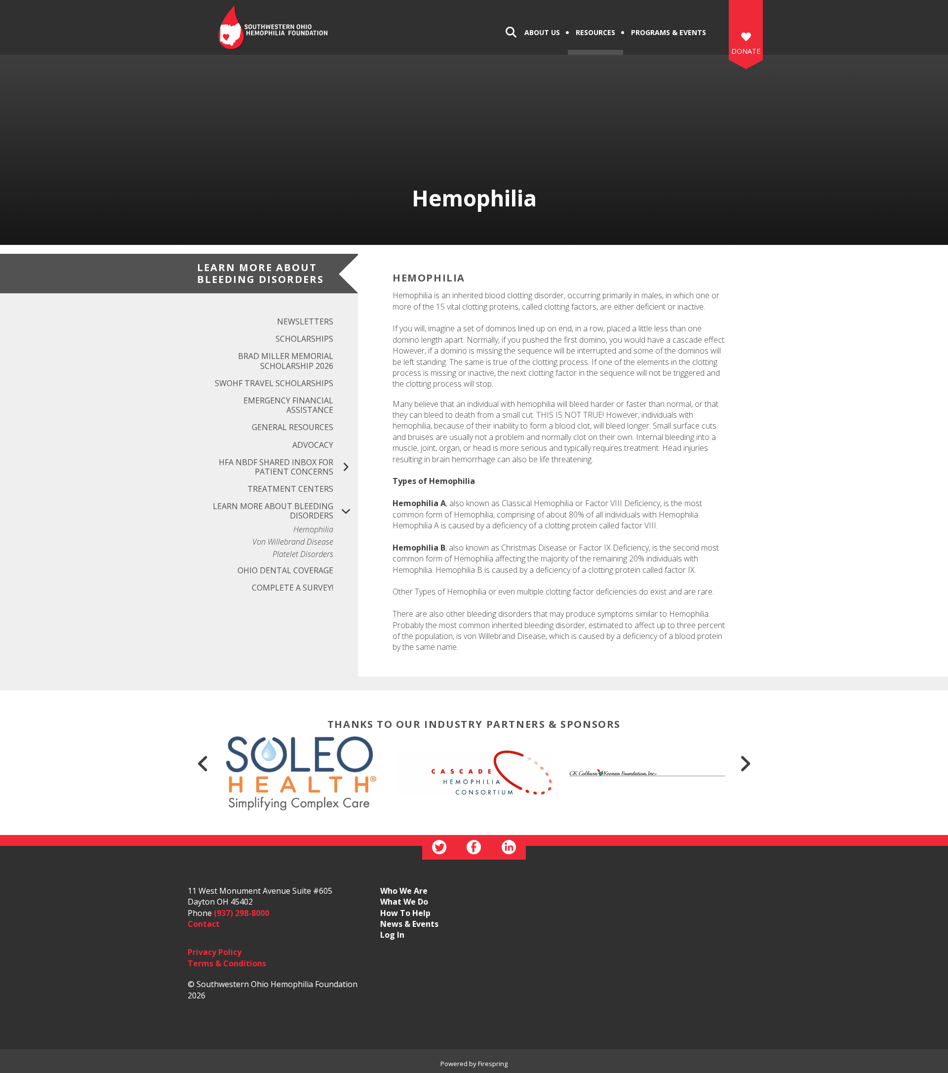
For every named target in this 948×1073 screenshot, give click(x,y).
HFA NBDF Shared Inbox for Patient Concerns (276, 467)
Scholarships (304, 338)
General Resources (292, 427)
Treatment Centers (290, 488)
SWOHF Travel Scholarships (274, 383)
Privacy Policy (214, 952)
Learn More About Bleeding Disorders (273, 511)
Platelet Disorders (303, 554)
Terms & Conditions (227, 963)
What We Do (404, 901)
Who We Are (404, 890)
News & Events (409, 923)
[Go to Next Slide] (745, 763)
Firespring (493, 1063)
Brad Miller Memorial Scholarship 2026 (285, 361)
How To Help (405, 913)
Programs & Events (668, 32)
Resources (595, 32)
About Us (542, 32)
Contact (204, 923)
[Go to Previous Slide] (203, 763)
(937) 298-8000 (241, 913)
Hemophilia (313, 529)
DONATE (745, 51)
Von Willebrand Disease (292, 542)
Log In (392, 934)
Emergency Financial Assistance (288, 405)
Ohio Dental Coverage (285, 570)
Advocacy (312, 444)
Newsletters (305, 321)
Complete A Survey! (292, 587)
